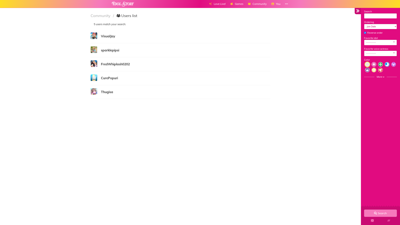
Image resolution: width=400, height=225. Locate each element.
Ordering (369, 22)
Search (368, 11)
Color (367, 59)
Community (101, 15)
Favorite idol (371, 38)
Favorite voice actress (376, 48)
